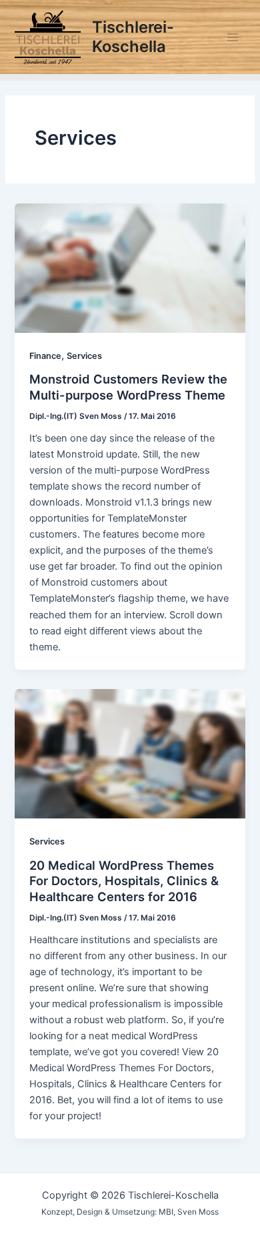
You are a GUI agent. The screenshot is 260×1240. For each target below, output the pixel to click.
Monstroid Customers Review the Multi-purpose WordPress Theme (128, 387)
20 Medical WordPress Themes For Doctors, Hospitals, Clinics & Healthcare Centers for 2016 (124, 881)
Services (84, 356)
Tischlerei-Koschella (133, 36)
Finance (45, 356)
